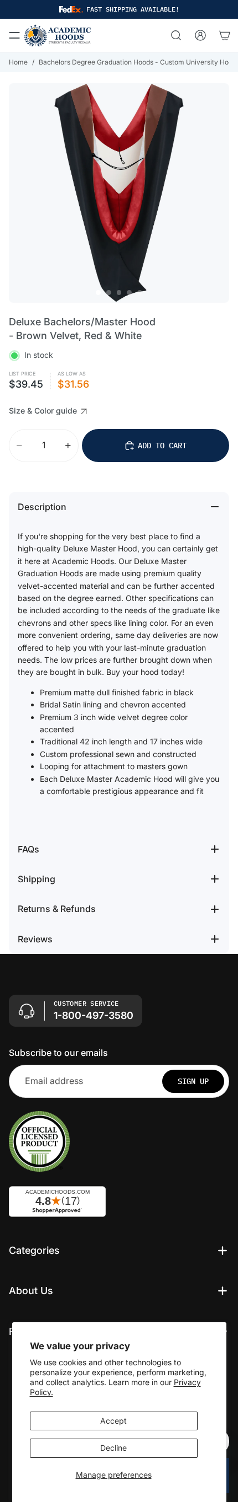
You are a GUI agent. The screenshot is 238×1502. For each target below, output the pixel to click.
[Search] (176, 35)
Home (18, 62)
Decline (113, 1447)
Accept (113, 1420)
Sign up (193, 1081)
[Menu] (14, 35)
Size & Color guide (44, 410)
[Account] (200, 35)
